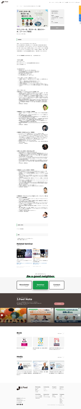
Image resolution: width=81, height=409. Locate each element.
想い (50, 2)
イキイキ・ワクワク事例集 (38, 395)
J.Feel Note (38, 394)
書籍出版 (53, 395)
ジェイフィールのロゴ (62, 398)
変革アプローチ (37, 390)
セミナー (53, 2)
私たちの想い (37, 388)
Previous (2, 315)
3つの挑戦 (36, 391)
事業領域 (36, 389)
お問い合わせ (77, 2)
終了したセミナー (62, 389)
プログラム (57, 2)
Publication (55, 394)
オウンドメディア (72, 2)
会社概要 (66, 2)
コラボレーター (46, 390)
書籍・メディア (62, 2)
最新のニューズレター (46, 395)
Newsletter (24, 285)
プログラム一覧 (54, 388)
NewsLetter (46, 394)
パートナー (45, 389)
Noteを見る (59, 303)
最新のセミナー (62, 388)
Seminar (40, 285)
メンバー (45, 388)
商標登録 (61, 399)
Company (62, 394)
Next (79, 315)
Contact (56, 285)
